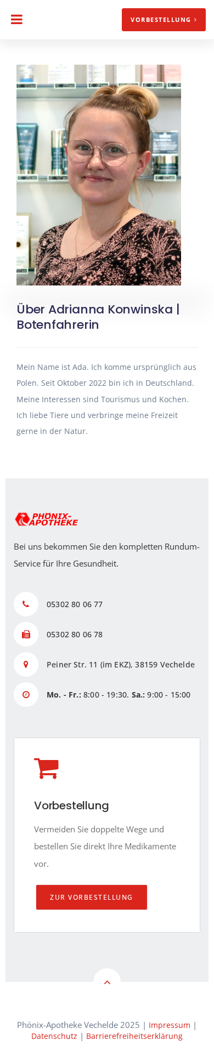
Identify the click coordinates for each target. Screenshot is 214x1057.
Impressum (169, 1025)
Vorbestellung (161, 19)
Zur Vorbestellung (91, 897)
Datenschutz (54, 1036)
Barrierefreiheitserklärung (134, 1036)
